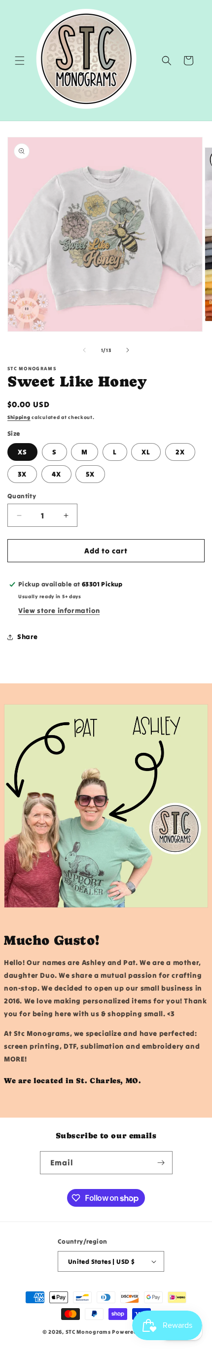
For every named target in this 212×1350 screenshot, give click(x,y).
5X (90, 474)
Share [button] (27, 636)
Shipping (19, 417)
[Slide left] (84, 350)
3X (22, 474)
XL (145, 452)
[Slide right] (128, 350)
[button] (20, 60)
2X (180, 452)
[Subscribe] (161, 1162)
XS (22, 452)
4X (56, 474)
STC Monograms (88, 1331)
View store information (59, 610)
